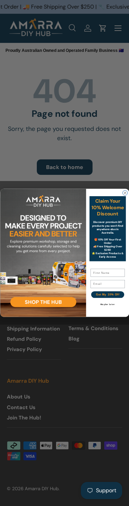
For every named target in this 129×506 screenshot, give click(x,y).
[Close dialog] (124, 193)
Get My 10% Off (107, 294)
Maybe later (107, 305)
